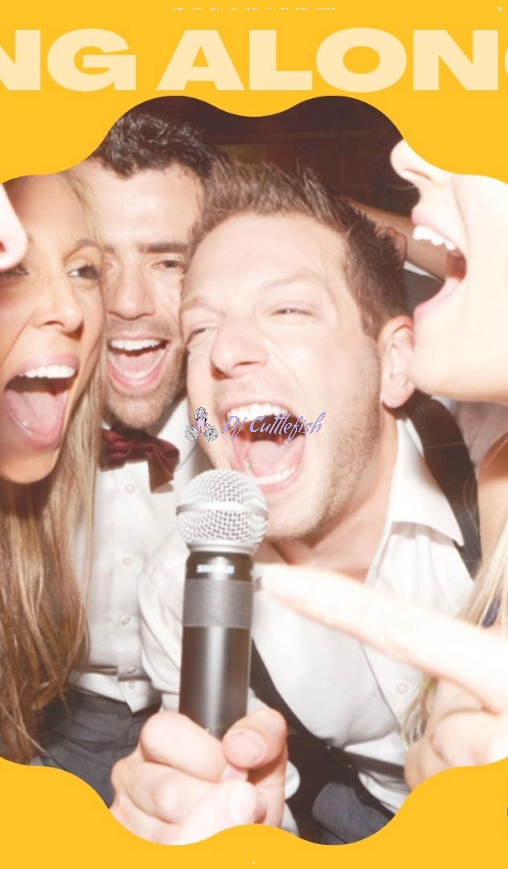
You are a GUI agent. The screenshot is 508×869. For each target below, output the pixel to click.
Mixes (233, 9)
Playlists (251, 9)
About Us (216, 9)
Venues (283, 9)
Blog (268, 9)
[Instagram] (254, 863)
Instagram (303, 9)
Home (179, 9)
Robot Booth (326, 9)
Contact (196, 9)
